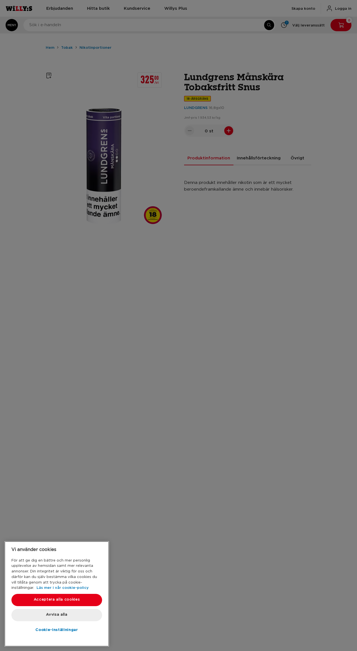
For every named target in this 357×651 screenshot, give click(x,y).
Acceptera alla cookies (57, 599)
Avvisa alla (56, 614)
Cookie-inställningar (56, 629)
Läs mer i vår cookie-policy (63, 587)
